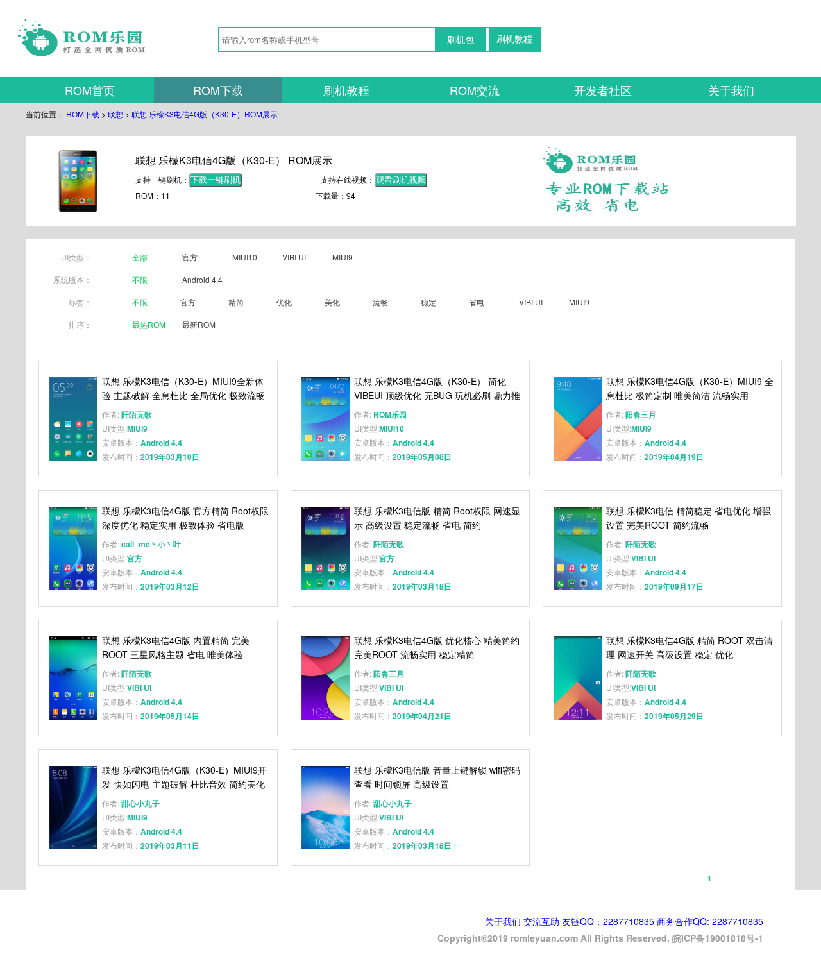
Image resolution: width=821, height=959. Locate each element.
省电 (476, 301)
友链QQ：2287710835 (608, 921)
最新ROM (199, 324)
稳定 (428, 301)
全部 (140, 256)
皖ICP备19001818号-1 (717, 937)
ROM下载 (218, 89)
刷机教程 (514, 39)
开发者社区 (603, 89)
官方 (190, 256)
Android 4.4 (202, 279)
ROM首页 (90, 89)
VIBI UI (294, 256)
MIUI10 (244, 256)
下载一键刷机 (215, 180)
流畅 (380, 301)
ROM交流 (475, 89)
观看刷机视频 (401, 180)
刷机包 (460, 40)
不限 (140, 279)
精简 (236, 301)
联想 (115, 113)
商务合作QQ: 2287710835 (710, 921)
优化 (284, 301)
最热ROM (148, 324)
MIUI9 (342, 256)
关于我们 (731, 89)
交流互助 (541, 921)
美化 (332, 301)
